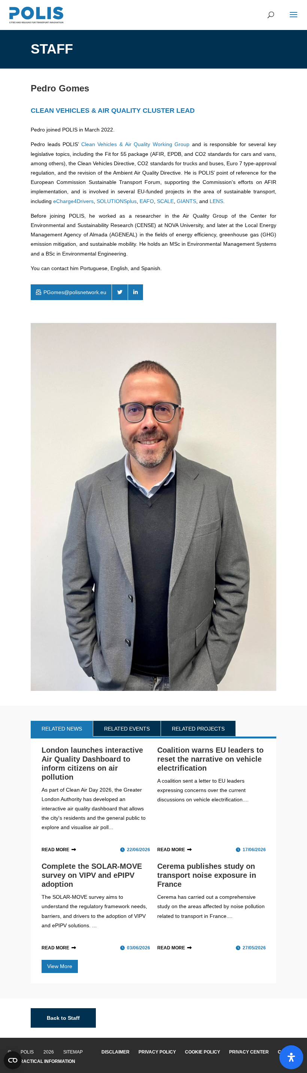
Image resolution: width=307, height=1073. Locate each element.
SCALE (165, 201)
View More (59, 966)
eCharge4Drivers (73, 201)
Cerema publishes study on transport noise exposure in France (206, 875)
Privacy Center (249, 1052)
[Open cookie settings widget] (13, 1060)
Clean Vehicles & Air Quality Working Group (135, 144)
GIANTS (186, 201)
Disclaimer (115, 1052)
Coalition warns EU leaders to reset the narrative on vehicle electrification (210, 759)
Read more (55, 849)
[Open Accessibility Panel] (291, 1057)
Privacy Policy (157, 1052)
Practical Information (46, 1061)
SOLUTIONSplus (117, 201)
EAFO (147, 201)
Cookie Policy (202, 1052)
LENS (216, 201)
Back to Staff (63, 1018)
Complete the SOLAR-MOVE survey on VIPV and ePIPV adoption (92, 875)
